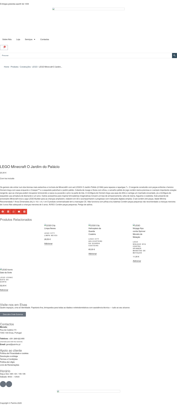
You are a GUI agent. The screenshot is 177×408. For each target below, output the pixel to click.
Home (6, 67)
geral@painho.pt (13, 344)
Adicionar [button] (48, 243)
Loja (18, 39)
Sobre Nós (7, 39)
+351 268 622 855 (16, 338)
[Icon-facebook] (3, 384)
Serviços (28, 39)
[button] (2, 211)
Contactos (44, 39)
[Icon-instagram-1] (9, 384)
